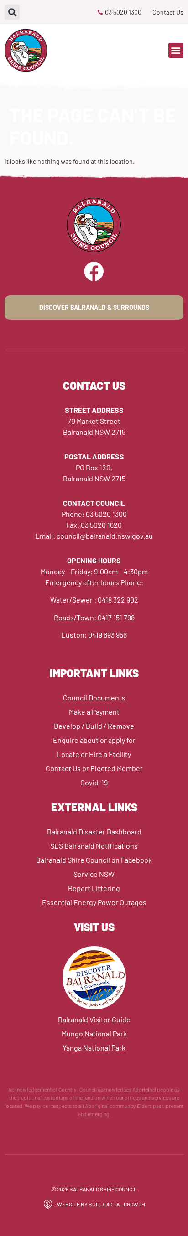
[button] (12, 12)
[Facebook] (94, 272)
